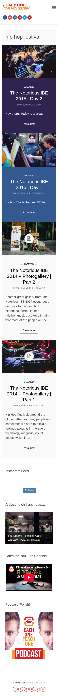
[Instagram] (15, 17)
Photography (33, 105)
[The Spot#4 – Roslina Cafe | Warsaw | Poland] (29, 528)
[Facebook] (5, 17)
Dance (20, 105)
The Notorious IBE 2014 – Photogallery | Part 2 (29, 276)
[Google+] (10, 17)
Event (24, 193)
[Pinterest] (19, 17)
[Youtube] (29, 17)
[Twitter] (24, 17)
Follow (31, 490)
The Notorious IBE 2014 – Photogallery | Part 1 (29, 393)
